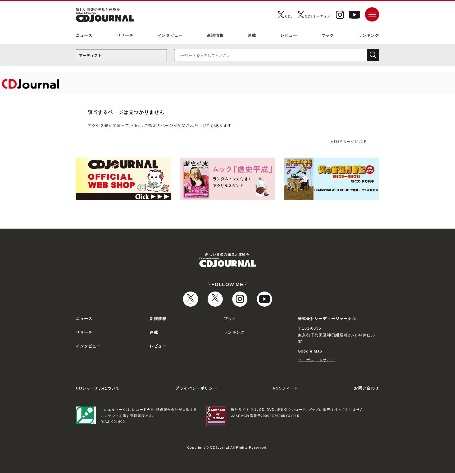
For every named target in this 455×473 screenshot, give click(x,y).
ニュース (84, 35)
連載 (252, 35)
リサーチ (125, 35)
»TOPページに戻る (349, 141)
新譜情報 (215, 35)
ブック (328, 35)
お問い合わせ (366, 388)
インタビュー (170, 35)
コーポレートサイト (316, 359)
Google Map (310, 351)
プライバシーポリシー (196, 388)
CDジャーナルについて (98, 388)
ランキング (368, 35)
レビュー (289, 35)
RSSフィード (286, 388)
